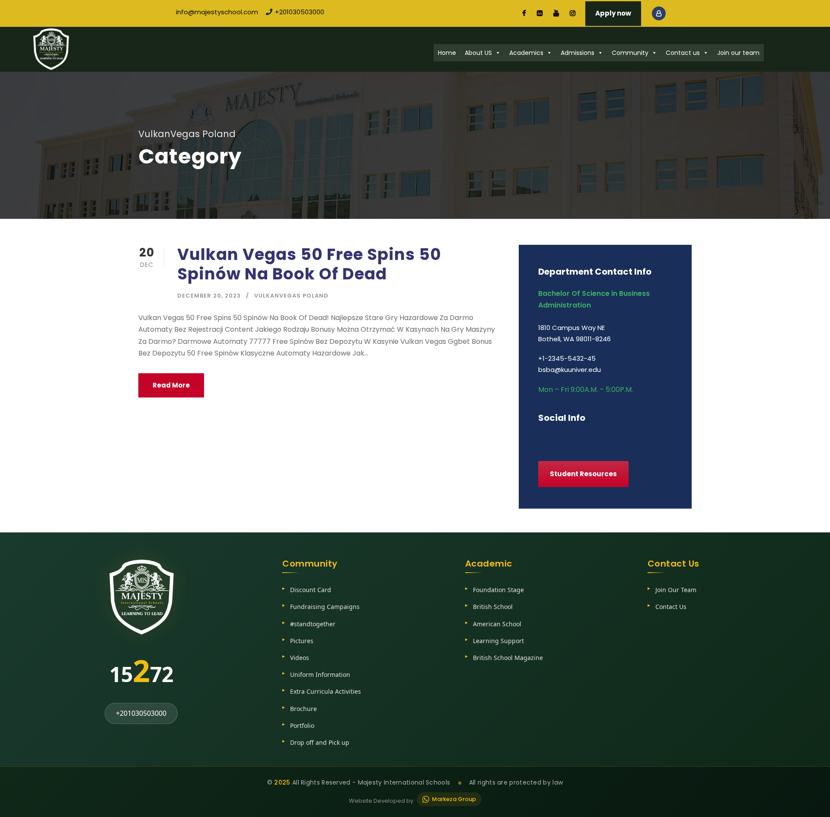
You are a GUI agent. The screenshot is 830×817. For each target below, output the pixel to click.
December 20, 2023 (209, 296)
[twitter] (593, 436)
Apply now (613, 13)
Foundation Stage (498, 590)
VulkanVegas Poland (291, 296)
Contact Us (670, 606)
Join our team (738, 52)
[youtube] (556, 13)
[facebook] (524, 13)
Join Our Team (675, 590)
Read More (171, 385)
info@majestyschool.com (217, 11)
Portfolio (302, 725)
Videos (299, 658)
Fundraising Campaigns (325, 606)
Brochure (303, 709)
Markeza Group (454, 799)
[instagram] (572, 13)
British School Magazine (508, 658)
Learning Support (498, 641)
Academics (526, 52)
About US (478, 52)
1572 (141, 670)
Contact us (683, 52)
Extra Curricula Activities (325, 691)
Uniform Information (320, 674)
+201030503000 (299, 11)
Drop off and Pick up (319, 742)
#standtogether (312, 624)
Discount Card (310, 590)
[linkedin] (540, 13)
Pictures (301, 641)
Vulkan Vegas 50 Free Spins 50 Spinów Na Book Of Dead (309, 264)
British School (493, 606)
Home (447, 52)
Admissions (577, 52)
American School (497, 624)
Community (630, 52)
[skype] (576, 436)
